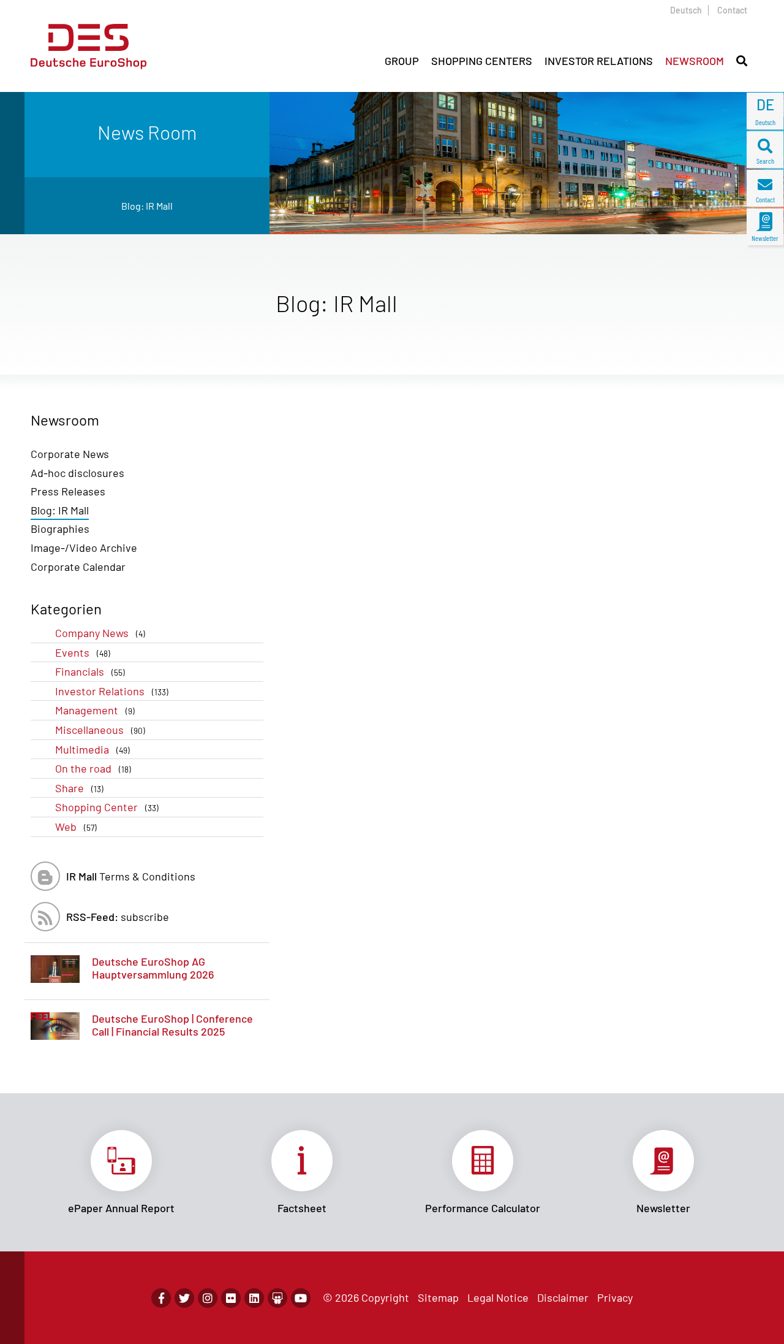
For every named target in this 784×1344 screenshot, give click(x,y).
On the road (93, 768)
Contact (732, 10)
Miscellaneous (100, 729)
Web (76, 826)
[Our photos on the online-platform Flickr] (231, 1298)
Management (95, 710)
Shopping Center (107, 807)
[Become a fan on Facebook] (161, 1298)
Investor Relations (111, 691)
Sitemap (438, 1297)
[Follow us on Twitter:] (184, 1298)
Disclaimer (563, 1297)
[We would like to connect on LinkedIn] (254, 1298)
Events (82, 652)
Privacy (615, 1297)
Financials (90, 671)
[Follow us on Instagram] (207, 1298)
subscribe (117, 916)
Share (79, 788)
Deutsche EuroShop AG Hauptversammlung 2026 (153, 968)
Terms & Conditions (130, 876)
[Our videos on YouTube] (301, 1298)
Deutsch (686, 10)
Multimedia (92, 749)
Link (121, 1172)
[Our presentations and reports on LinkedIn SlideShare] (277, 1298)
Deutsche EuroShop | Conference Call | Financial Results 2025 (172, 1025)
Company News (100, 633)
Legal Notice (498, 1297)
